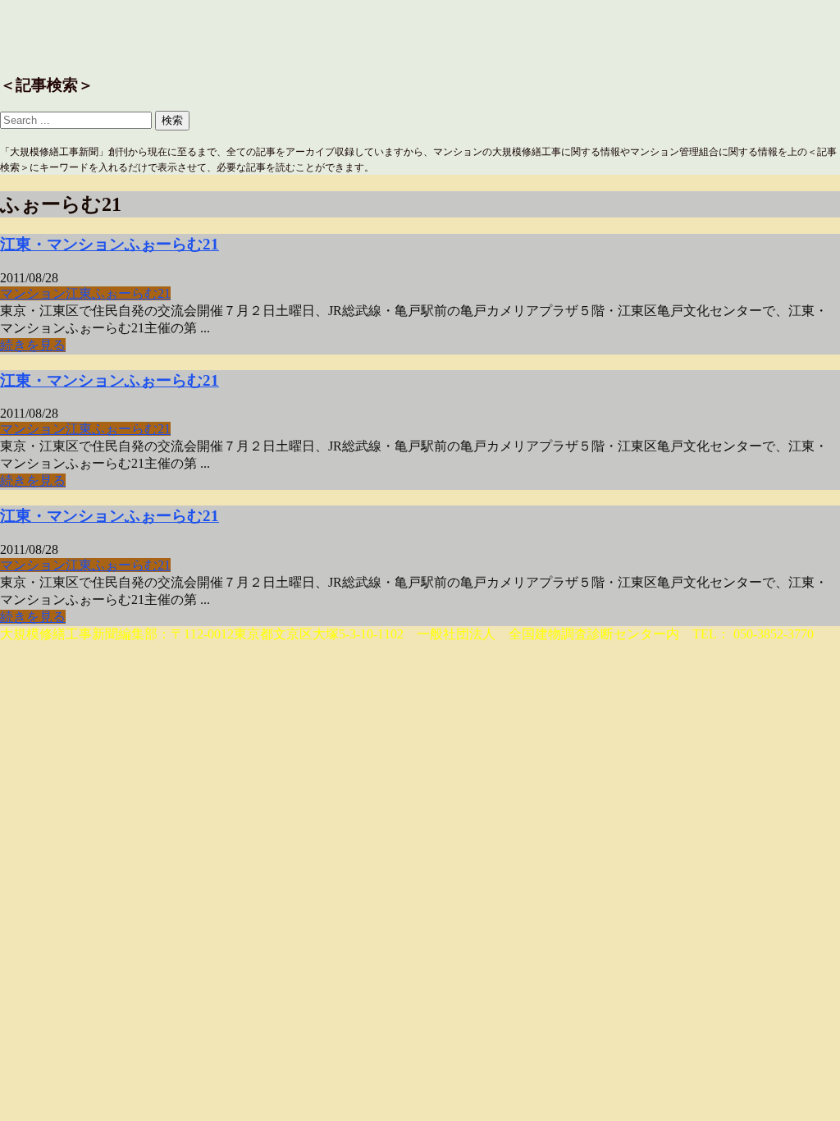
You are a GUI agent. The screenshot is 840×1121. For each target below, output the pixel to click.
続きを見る (33, 345)
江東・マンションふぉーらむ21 (109, 244)
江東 (79, 293)
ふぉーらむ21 (131, 293)
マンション (33, 293)
